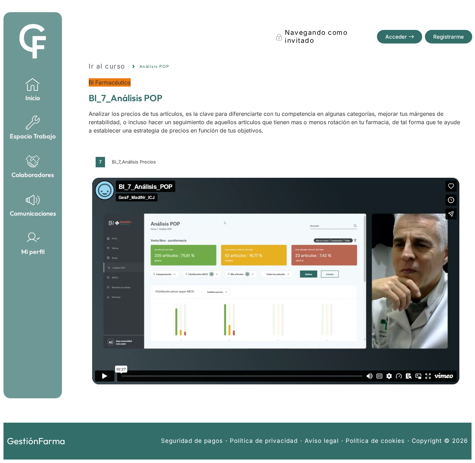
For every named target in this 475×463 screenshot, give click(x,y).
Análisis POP (154, 66)
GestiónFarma (36, 441)
